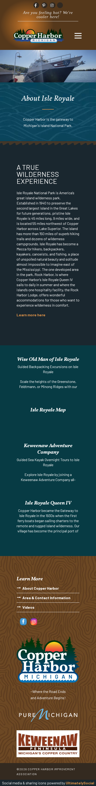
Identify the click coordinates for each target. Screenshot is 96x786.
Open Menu (78, 35)
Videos (28, 607)
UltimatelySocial (80, 783)
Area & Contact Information (46, 597)
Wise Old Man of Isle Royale (48, 359)
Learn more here (31, 315)
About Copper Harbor (40, 588)
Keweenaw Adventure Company (48, 449)
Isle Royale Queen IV (48, 503)
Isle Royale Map (48, 410)
